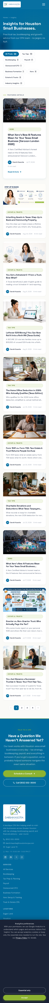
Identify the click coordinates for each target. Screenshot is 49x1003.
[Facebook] (11, 857)
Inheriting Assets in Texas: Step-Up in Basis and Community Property (24, 218)
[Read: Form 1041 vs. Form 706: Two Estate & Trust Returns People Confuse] (24, 427)
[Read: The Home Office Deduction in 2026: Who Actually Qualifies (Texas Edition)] (24, 369)
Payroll (6, 883)
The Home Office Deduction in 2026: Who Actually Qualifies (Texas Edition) (24, 392)
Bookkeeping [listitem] (11, 60)
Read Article (13, 172)
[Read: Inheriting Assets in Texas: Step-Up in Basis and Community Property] (24, 196)
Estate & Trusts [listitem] (13, 77)
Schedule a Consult (23, 773)
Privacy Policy (21, 938)
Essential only (24, 990)
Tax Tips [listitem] (27, 54)
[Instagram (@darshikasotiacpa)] (22, 857)
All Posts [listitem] (10, 54)
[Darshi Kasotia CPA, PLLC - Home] (12, 4)
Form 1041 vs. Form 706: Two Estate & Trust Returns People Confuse (24, 449)
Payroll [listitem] (28, 60)
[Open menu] (43, 4)
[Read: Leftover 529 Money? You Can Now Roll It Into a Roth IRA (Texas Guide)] (24, 311)
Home (5, 17)
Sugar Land (8, 914)
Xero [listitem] (33, 71)
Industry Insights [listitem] (13, 83)
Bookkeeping (8, 874)
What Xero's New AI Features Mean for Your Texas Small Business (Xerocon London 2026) (23, 566)
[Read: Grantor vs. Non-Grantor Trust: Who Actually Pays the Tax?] (24, 600)
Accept (24, 997)
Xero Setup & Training (12, 897)
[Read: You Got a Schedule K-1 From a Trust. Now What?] (24, 253)
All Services (8, 869)
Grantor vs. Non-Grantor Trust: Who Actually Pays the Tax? (23, 622)
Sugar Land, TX (12, 847)
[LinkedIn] (5, 857)
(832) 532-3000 (12, 839)
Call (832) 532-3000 (26, 782)
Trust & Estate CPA (11, 902)
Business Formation (11, 893)
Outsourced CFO (10, 888)
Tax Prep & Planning (11, 879)
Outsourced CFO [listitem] (13, 66)
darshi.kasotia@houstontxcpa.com (20, 843)
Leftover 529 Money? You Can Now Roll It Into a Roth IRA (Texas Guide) (23, 334)
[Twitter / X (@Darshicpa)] (16, 857)
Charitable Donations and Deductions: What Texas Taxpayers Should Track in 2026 (23, 508)
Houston (7, 918)
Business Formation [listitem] (14, 71)
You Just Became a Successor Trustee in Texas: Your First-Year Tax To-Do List (23, 682)
